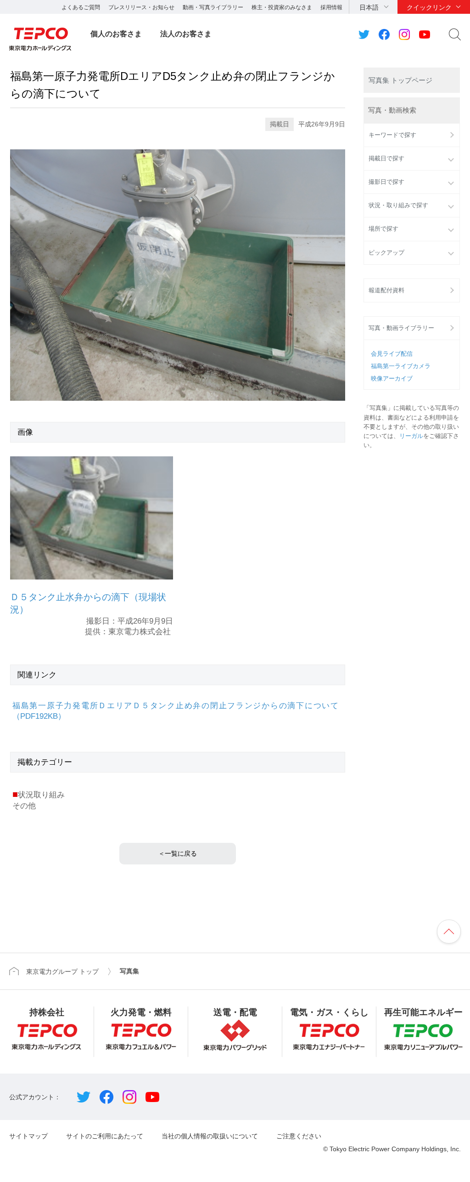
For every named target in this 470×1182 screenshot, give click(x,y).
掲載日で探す (386, 158)
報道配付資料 (386, 290)
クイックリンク (429, 7)
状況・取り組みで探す (398, 205)
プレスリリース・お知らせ (141, 7)
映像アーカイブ (392, 378)
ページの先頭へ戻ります (449, 931)
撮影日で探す (386, 182)
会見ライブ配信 (392, 354)
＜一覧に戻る (177, 853)
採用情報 (331, 7)
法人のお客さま (186, 34)
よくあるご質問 (81, 7)
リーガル (411, 436)
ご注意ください (298, 1136)
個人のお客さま (116, 34)
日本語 (369, 7)
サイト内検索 (455, 34)
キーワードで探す (392, 135)
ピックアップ (386, 253)
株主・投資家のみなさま (282, 7)
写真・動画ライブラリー (401, 328)
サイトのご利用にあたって (104, 1136)
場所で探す (383, 229)
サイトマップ (28, 1136)
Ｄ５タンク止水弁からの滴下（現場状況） (88, 603)
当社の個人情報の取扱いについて (210, 1136)
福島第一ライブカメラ (401, 366)
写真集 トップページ (400, 80)
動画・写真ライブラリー (213, 7)
